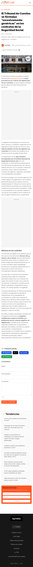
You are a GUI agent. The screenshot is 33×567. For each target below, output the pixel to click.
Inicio (2, 34)
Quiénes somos (16, 532)
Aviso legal (16, 536)
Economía (6, 9)
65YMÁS (7, 45)
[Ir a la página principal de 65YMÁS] (7, 2)
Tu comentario (4, 381)
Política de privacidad (16, 540)
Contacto (16, 548)
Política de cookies (16, 544)
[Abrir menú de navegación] (30, 2)
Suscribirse (16, 501)
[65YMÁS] (2, 45)
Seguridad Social (16, 78)
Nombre (3, 366)
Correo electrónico (5, 373)
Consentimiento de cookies (16, 556)
